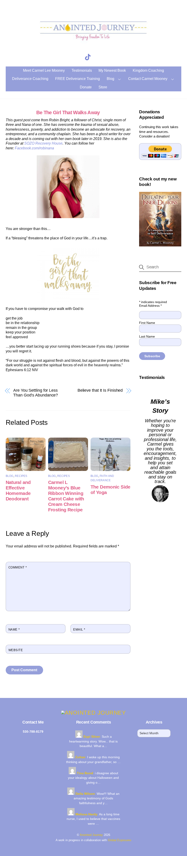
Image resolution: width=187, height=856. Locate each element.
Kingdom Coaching (148, 70)
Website (15, 650)
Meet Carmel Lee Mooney (44, 70)
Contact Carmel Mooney (147, 79)
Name (14, 629)
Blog (110, 79)
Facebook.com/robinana (34, 148)
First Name (147, 323)
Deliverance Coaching (30, 79)
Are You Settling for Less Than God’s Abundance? (35, 392)
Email (79, 629)
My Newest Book (112, 70)
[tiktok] (88, 57)
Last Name (147, 336)
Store (103, 87)
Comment (17, 567)
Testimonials (82, 70)
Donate (86, 87)
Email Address (150, 305)
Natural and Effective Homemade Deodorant (18, 490)
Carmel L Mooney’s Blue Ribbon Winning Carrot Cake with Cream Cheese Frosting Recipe (66, 496)
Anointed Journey (91, 835)
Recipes (21, 476)
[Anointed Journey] (93, 43)
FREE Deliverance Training (77, 79)
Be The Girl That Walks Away (68, 112)
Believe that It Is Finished (100, 390)
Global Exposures (119, 840)
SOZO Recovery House (43, 143)
